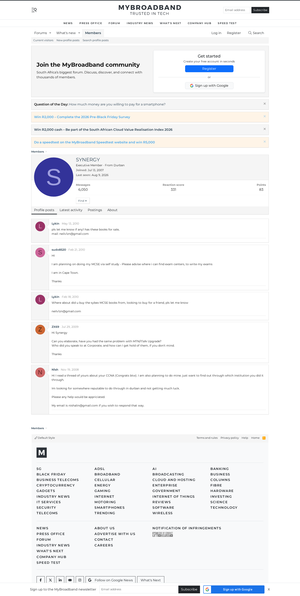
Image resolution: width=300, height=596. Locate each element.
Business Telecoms (58, 480)
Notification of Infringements (186, 528)
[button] (50, 33)
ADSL (99, 469)
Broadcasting (168, 474)
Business (220, 474)
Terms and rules (207, 437)
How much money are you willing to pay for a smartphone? (117, 104)
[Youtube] (70, 580)
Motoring (105, 502)
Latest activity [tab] (71, 210)
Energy (102, 485)
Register (209, 69)
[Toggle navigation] (34, 10)
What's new (66, 33)
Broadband (107, 474)
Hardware (222, 491)
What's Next (170, 23)
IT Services (49, 502)
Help (245, 437)
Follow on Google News (114, 580)
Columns (220, 480)
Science (219, 502)
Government (166, 491)
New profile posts (68, 40)
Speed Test (227, 23)
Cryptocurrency (56, 485)
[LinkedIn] (60, 580)
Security (46, 508)
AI (154, 469)
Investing (221, 497)
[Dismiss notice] (264, 104)
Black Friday (51, 474)
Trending (104, 513)
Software (163, 508)
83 (261, 189)
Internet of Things (173, 497)
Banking (219, 469)
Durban (119, 165)
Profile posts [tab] (44, 210)
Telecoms (47, 513)
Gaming (102, 491)
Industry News (140, 23)
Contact (103, 540)
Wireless (162, 513)
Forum (114, 23)
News (68, 23)
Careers (103, 545)
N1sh (55, 369)
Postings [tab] (95, 210)
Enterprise (165, 485)
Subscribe (260, 10)
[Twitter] (50, 580)
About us (104, 528)
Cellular (105, 480)
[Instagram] (80, 580)
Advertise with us (114, 534)
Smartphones (109, 508)
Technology (224, 508)
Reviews (161, 502)
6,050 (83, 189)
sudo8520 (59, 249)
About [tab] (112, 210)
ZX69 (55, 327)
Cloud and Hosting (173, 480)
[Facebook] (41, 580)
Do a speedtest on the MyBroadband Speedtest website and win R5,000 (94, 142)
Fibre (216, 485)
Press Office (90, 23)
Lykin (55, 223)
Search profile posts (96, 40)
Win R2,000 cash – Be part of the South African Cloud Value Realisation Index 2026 (103, 130)
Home (255, 437)
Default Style (46, 437)
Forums (40, 33)
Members (93, 33)
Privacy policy (230, 437)
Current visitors (43, 40)
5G (39, 469)
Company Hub (199, 23)
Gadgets (46, 491)
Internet (104, 497)
